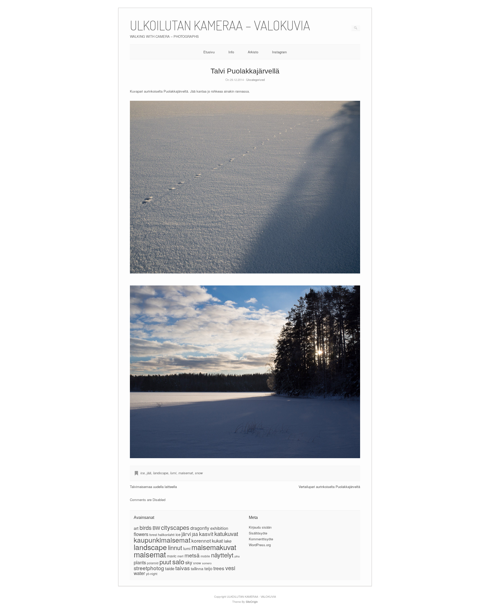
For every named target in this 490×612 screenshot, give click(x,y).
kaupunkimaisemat (162, 539)
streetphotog (149, 568)
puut (165, 561)
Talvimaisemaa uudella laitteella (153, 486)
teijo (208, 568)
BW (156, 527)
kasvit (206, 534)
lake (227, 541)
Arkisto (253, 51)
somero (207, 563)
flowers (141, 534)
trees (218, 568)
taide (169, 568)
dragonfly (199, 528)
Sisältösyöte (258, 533)
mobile (205, 556)
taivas (182, 568)
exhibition (219, 528)
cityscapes (175, 527)
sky (188, 562)
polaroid (152, 563)
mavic (171, 555)
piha (237, 556)
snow (199, 472)
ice (142, 472)
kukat (217, 540)
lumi (173, 472)
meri (180, 556)
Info (231, 51)
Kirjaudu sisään (260, 527)
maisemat (185, 472)
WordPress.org (260, 544)
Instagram (279, 51)
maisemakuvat (213, 547)
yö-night (151, 573)
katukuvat (226, 533)
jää (149, 472)
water (139, 573)
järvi (186, 534)
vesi (230, 568)
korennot (201, 540)
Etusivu (209, 51)
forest (153, 534)
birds (146, 527)
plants (140, 562)
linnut (175, 547)
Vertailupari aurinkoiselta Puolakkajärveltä (329, 486)
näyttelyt (222, 554)
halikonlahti (166, 534)
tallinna (197, 568)
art (136, 528)
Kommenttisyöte (261, 538)
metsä (192, 555)
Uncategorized (255, 80)
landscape (160, 472)
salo (178, 561)
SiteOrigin (252, 601)
